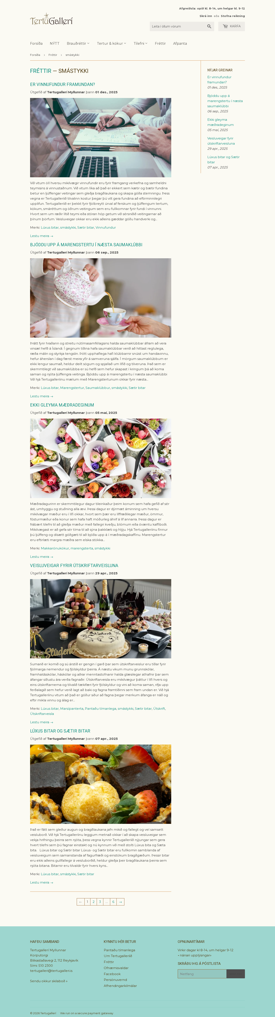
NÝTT (55, 43)
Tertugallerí (48, 1013)
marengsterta (81, 548)
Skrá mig (235, 974)
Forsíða (36, 43)
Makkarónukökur (55, 548)
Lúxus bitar (50, 227)
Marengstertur (72, 388)
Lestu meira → (41, 236)
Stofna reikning (233, 16)
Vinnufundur (106, 227)
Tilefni (139, 43)
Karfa (235, 26)
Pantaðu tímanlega (100, 709)
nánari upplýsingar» (195, 955)
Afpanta (180, 43)
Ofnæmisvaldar (116, 968)
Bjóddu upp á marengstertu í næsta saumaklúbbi (86, 244)
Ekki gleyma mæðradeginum (62, 405)
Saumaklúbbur (98, 388)
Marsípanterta (71, 709)
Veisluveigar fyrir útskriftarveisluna (74, 565)
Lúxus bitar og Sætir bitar (60, 731)
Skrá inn (206, 16)
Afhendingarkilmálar (120, 986)
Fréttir (160, 43)
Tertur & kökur (110, 43)
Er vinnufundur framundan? (62, 84)
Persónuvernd (115, 980)
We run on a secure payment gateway (86, 1013)
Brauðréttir (77, 43)
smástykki (68, 227)
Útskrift (159, 709)
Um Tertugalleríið (118, 956)
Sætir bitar (85, 227)
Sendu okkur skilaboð (48, 981)
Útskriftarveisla (42, 714)
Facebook (112, 974)
